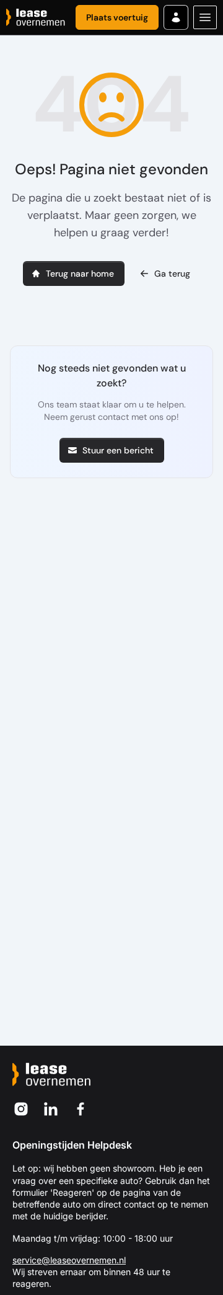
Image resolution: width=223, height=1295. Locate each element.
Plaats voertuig (117, 17)
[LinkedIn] (50, 1109)
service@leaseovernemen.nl (69, 1260)
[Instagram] (21, 1109)
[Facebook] (80, 1109)
